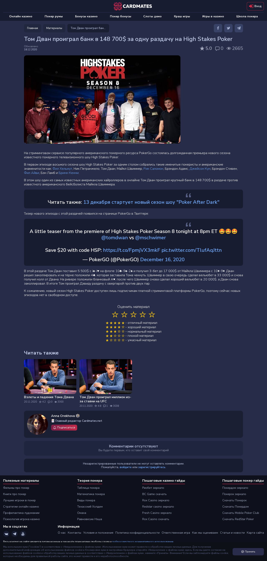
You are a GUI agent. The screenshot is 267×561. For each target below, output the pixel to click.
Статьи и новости (232, 533)
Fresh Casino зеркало (157, 513)
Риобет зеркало (153, 488)
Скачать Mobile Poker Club (240, 513)
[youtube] (23, 534)
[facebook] (218, 28)
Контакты (74, 533)
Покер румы (54, 16)
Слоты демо (152, 16)
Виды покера (86, 500)
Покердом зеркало (235, 488)
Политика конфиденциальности (137, 533)
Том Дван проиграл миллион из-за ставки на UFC (105, 399)
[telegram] (239, 28)
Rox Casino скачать (155, 519)
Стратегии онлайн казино (21, 507)
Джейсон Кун (200, 168)
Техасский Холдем (90, 507)
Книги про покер (14, 494)
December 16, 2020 (162, 259)
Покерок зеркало (234, 494)
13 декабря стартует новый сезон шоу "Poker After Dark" (151, 202)
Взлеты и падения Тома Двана (49, 397)
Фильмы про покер (16, 488)
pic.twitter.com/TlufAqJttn (191, 250)
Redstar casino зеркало (158, 507)
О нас (62, 533)
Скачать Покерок (234, 500)
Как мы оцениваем (205, 533)
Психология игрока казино (21, 519)
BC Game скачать (154, 494)
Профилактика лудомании (21, 513)
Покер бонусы (120, 16)
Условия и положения (98, 533)
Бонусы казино (86, 16)
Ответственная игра (176, 533)
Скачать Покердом (235, 507)
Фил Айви (31, 173)
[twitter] (228, 28)
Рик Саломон (153, 168)
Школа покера (247, 16)
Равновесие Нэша (89, 519)
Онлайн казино (20, 16)
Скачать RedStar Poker (238, 519)
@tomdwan (114, 237)
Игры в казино (213, 16)
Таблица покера (88, 488)
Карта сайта (255, 533)
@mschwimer (150, 237)
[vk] (6, 534)
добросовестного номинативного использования (142, 541)
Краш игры (182, 16)
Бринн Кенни (69, 173)
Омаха (81, 513)
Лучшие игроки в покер (19, 500)
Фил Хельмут (62, 168)
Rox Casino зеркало (155, 500)
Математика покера (91, 494)
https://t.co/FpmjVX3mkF (131, 250)
